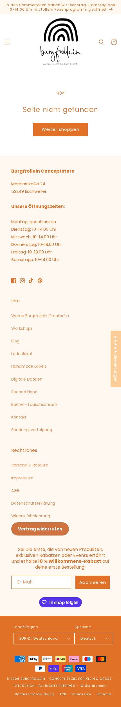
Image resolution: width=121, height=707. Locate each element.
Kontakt (18, 417)
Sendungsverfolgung (31, 430)
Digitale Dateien (26, 379)
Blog (15, 341)
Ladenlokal (21, 353)
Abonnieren (92, 582)
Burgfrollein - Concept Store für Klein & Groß (66, 678)
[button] (7, 42)
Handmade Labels (28, 366)
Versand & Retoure (29, 465)
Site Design (24, 685)
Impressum (22, 478)
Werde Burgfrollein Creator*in (40, 316)
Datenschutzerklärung (33, 503)
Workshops (22, 328)
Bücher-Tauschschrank (34, 404)
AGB (15, 490)
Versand (104, 694)
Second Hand (24, 392)
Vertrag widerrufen (40, 529)
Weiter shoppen (60, 129)
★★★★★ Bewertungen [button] (116, 359)
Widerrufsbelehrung (30, 516)
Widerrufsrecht (93, 685)
